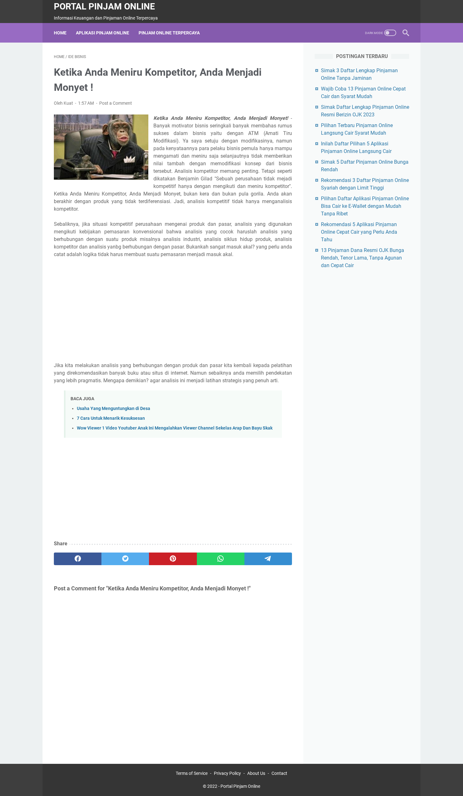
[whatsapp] (220, 559)
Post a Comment (115, 103)
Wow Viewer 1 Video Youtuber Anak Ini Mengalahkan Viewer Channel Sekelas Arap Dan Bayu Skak (174, 428)
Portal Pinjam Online (104, 6)
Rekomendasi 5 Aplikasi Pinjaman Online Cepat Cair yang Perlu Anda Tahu (359, 232)
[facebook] (77, 559)
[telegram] (268, 559)
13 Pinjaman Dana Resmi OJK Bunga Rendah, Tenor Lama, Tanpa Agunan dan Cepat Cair (362, 257)
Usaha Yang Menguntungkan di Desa (113, 408)
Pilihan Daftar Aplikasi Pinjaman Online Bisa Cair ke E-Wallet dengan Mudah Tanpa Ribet (365, 206)
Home (60, 32)
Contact (279, 773)
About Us (256, 773)
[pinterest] (173, 559)
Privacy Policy (227, 773)
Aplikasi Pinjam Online (102, 32)
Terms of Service (192, 773)
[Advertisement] (173, 310)
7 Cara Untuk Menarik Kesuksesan (111, 418)
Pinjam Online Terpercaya (169, 32)
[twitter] (125, 559)
